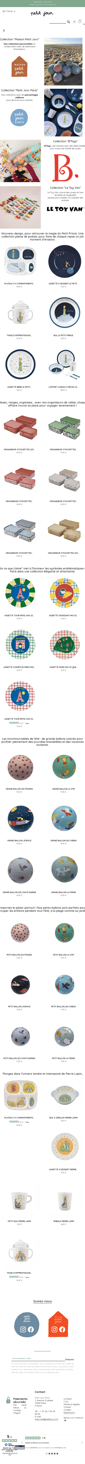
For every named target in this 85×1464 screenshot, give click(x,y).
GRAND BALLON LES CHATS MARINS (19, 892)
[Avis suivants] (82, 1442)
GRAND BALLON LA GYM (63, 789)
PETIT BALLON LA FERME (63, 1058)
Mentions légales (72, 1404)
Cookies (67, 1409)
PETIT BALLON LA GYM (63, 955)
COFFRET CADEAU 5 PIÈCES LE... (63, 387)
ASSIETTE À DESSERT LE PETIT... (63, 283)
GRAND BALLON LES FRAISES (19, 789)
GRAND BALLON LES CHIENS (63, 840)
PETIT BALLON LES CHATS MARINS (19, 1058)
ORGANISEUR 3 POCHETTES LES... (19, 449)
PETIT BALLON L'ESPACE (19, 1006)
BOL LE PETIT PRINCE (63, 335)
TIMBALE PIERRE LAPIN (63, 1221)
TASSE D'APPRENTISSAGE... (19, 335)
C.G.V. (66, 1401)
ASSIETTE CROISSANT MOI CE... (63, 615)
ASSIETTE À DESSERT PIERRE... (63, 1169)
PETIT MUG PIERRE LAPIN (19, 1221)
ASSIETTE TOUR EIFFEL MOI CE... (19, 615)
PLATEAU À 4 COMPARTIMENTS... (19, 283)
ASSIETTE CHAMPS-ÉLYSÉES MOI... (19, 667)
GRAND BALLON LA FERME (63, 892)
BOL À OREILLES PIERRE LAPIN (63, 1117)
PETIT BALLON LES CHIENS (63, 1006)
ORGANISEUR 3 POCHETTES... (63, 449)
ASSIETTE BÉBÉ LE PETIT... (19, 387)
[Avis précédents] (21, 1442)
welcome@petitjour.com (46, 1419)
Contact (67, 1407)
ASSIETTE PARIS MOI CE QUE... (63, 667)
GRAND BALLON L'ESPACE (19, 840)
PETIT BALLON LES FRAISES (19, 955)
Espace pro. (69, 1412)
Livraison (68, 1398)
